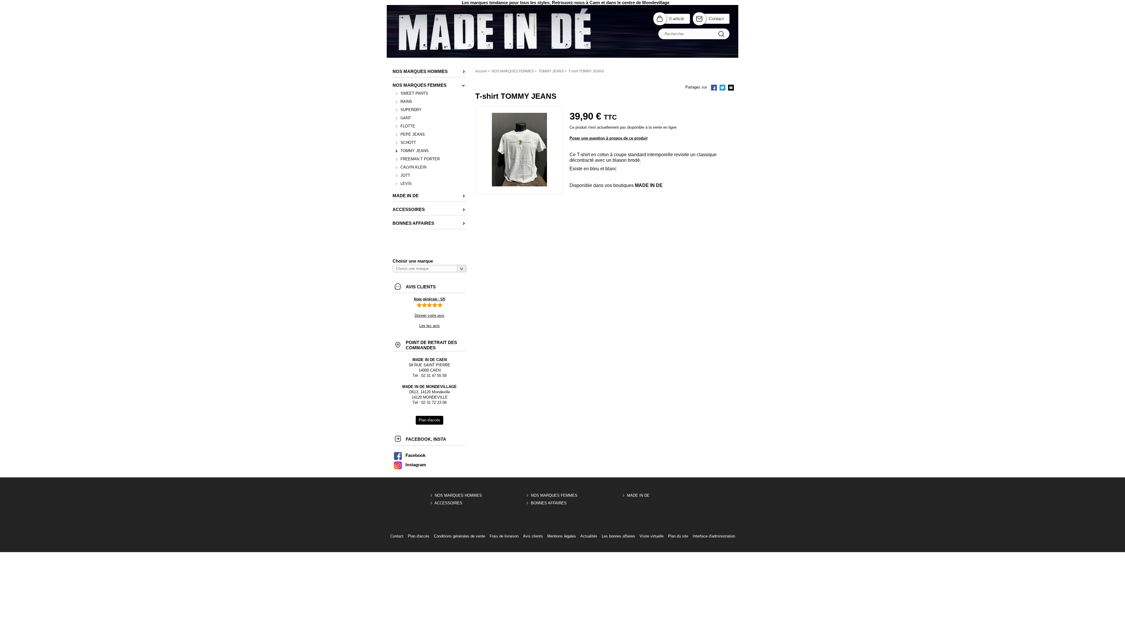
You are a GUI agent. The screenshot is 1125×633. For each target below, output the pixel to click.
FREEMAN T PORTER (420, 159)
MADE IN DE (638, 495)
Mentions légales (561, 536)
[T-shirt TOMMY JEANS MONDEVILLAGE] (519, 185)
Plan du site (678, 536)
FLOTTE (407, 126)
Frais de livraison (504, 536)
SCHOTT (408, 142)
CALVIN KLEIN (413, 167)
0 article (676, 18)
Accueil (481, 71)
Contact (716, 18)
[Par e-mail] (731, 88)
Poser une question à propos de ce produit (608, 138)
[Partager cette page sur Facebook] (714, 88)
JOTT (405, 175)
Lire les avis (429, 326)
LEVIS (406, 183)
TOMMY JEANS (414, 151)
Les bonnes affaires (618, 536)
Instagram (415, 464)
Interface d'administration (714, 536)
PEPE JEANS (412, 134)
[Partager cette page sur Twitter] (722, 88)
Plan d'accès (418, 536)
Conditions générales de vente (459, 536)
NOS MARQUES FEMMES (554, 495)
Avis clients (533, 536)
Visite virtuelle (652, 536)
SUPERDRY (411, 110)
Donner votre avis (429, 315)
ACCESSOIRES (448, 503)
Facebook (415, 455)
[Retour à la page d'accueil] (562, 57)
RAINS (406, 101)
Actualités (588, 536)
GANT (405, 118)
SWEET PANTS (414, 93)
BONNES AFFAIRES (549, 503)
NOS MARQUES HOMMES (458, 495)
